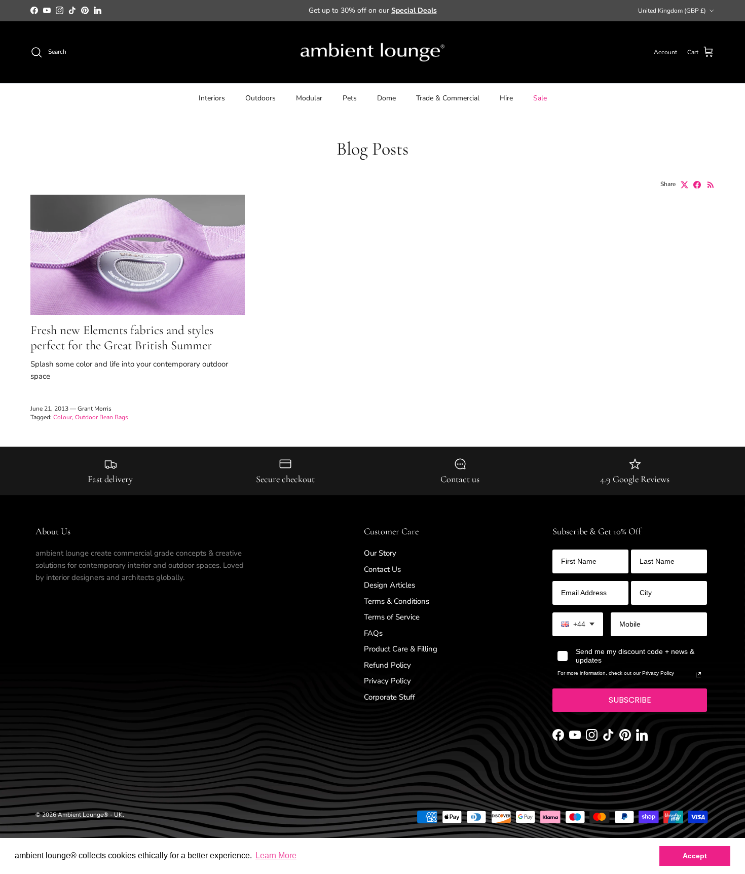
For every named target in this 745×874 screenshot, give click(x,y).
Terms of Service (392, 617)
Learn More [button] (275, 855)
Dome (386, 98)
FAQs (373, 633)
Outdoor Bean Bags (101, 417)
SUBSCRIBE (630, 700)
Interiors (212, 98)
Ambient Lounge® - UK (90, 815)
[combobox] (577, 624)
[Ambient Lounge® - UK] (372, 52)
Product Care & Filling (400, 649)
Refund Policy (387, 665)
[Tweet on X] (684, 185)
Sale (540, 98)
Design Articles (389, 585)
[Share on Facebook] (697, 185)
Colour (62, 417)
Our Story (380, 553)
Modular (309, 98)
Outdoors (260, 98)
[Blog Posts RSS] (711, 185)
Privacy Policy (387, 681)
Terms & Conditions (396, 601)
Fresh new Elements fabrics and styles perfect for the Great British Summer (121, 337)
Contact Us (382, 569)
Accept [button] (695, 856)
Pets (350, 98)
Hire (506, 98)
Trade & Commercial (447, 98)
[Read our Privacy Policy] (698, 675)
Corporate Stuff (389, 697)
